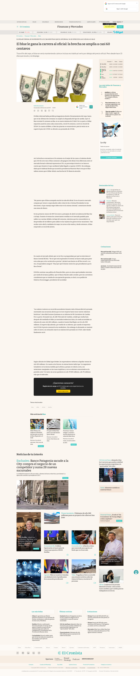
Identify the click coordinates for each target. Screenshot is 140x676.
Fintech (56, 647)
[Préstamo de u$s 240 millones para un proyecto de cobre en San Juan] (52, 519)
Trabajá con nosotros (106, 664)
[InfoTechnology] (88, 659)
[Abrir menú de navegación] (17, 27)
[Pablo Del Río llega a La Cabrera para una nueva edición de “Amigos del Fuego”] (111, 546)
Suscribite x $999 (109, 26)
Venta (116, 61)
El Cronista (20, 36)
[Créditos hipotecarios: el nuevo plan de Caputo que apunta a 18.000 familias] (56, 537)
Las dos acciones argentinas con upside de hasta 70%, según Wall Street (112, 105)
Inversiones (112, 647)
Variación (109, 61)
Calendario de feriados (83, 647)
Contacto (31, 664)
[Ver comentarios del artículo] (53, 111)
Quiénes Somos (73, 664)
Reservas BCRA (59, 22)
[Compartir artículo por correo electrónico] (49, 111)
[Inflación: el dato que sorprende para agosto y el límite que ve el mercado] (84, 537)
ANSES (120, 647)
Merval (63, 647)
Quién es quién (91, 22)
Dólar (34, 22)
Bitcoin (48, 647)
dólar (37, 407)
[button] (136, 572)
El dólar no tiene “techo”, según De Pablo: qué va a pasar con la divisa (113, 114)
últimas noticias (21, 22)
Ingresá (120, 26)
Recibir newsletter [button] (112, 157)
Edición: (117, 22)
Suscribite (59, 664)
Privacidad (82, 667)
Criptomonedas (38, 647)
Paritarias (102, 647)
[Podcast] (76, 659)
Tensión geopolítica (75, 22)
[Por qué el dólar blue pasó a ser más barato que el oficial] (53, 424)
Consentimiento (91, 667)
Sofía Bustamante (39, 105)
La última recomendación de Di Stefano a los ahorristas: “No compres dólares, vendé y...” (112, 95)
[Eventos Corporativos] (58, 659)
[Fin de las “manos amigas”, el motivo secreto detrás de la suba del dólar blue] (70, 424)
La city (103, 143)
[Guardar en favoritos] (91, 106)
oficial (43, 407)
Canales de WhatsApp (45, 664)
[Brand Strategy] (67, 659)
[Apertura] (49, 659)
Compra (120, 61)
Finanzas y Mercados (30, 36)
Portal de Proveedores (88, 664)
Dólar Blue (27, 647)
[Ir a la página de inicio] (25, 27)
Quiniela (71, 647)
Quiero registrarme (63, 391)
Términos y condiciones (71, 667)
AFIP (94, 647)
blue (39, 36)
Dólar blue (45, 22)
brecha (50, 407)
